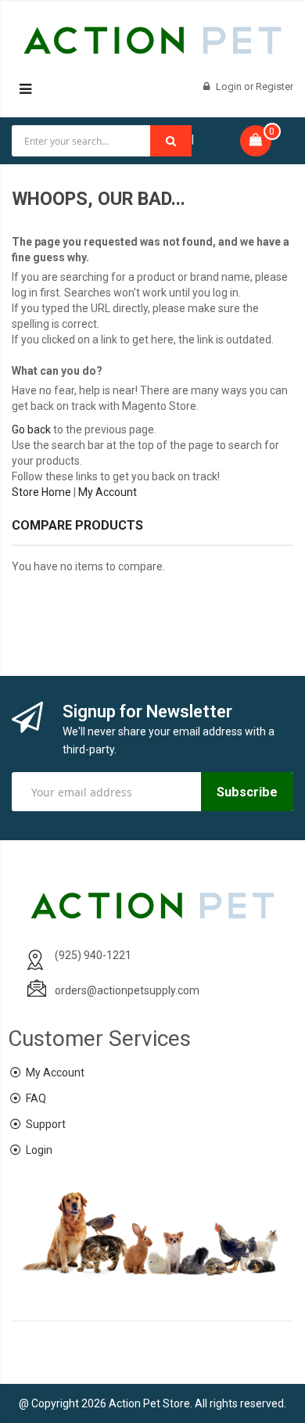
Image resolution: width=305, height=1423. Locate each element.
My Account (107, 492)
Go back (31, 429)
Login (230, 86)
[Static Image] (152, 620)
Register (274, 86)
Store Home (41, 492)
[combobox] (102, 140)
